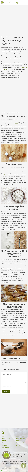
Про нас (18, 445)
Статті (4, 440)
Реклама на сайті (20, 438)
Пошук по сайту (20, 443)
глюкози (22, 119)
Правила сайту (20, 436)
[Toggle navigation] (25, 2)
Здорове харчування (5, 446)
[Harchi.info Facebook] (14, 432)
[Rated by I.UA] (4, 470)
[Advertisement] (14, 19)
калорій (3, 175)
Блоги (4, 443)
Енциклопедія (6, 438)
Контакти (18, 440)
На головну (5, 436)
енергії (16, 123)
